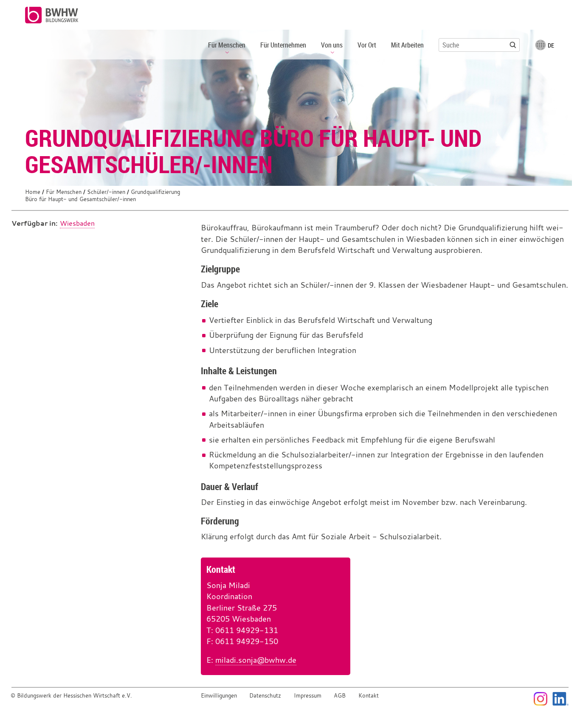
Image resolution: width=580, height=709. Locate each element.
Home (32, 192)
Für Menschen (64, 192)
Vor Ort (367, 45)
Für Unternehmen (283, 45)
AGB (340, 695)
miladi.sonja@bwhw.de (255, 660)
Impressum (307, 695)
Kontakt (368, 695)
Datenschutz (265, 695)
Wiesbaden (77, 223)
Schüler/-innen (106, 192)
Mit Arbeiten (407, 45)
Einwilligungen (219, 695)
